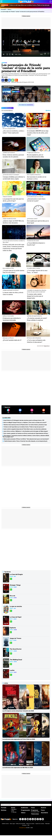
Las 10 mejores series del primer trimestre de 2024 (18, 711)
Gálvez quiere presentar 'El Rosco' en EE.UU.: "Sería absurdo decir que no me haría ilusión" (26, 439)
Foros (43, 810)
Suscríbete (44, 812)
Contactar (24, 825)
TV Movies (13, 812)
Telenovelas (35, 814)
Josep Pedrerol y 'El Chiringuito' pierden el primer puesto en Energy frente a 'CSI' (23, 420)
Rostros (43, 807)
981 (48, 99)
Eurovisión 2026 (35, 812)
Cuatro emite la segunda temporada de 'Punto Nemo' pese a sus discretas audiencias (24, 429)
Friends (15, 89)
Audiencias (24, 807)
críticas (47, 92)
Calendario (13, 809)
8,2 (11, 642)
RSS (28, 825)
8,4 (11, 600)
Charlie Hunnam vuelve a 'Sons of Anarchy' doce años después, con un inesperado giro (25, 441)
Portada (3, 807)
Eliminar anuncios (26, 16)
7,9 (11, 664)
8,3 (11, 579)
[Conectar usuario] (50, 1)
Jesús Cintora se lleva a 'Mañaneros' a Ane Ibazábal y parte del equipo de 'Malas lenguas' (26, 431)
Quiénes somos (5, 823)
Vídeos (9, 9)
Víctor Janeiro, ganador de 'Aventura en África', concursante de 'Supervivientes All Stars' (26, 433)
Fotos (33, 807)
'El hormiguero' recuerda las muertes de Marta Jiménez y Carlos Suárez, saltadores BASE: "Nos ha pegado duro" (26, 436)
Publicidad (47, 823)
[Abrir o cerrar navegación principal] (1, 1)
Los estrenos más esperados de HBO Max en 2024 (18, 767)
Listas (12, 810)
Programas (34, 810)
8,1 (10, 632)
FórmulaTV (3, 9)
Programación (25, 810)
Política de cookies (30, 823)
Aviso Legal (12, 823)
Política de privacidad (20, 823)
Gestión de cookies (39, 823)
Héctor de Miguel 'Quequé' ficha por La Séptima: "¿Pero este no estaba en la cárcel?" (25, 422)
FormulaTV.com (22, 827)
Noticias (3, 810)
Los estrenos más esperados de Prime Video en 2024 (19, 739)
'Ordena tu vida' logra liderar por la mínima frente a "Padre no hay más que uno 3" (24, 427)
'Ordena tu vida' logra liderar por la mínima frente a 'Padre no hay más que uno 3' (25, 5)
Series (13, 807)
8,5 (11, 621)
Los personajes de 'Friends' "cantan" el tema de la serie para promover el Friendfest (22, 11)
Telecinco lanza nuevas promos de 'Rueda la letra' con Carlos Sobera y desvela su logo (25, 424)
